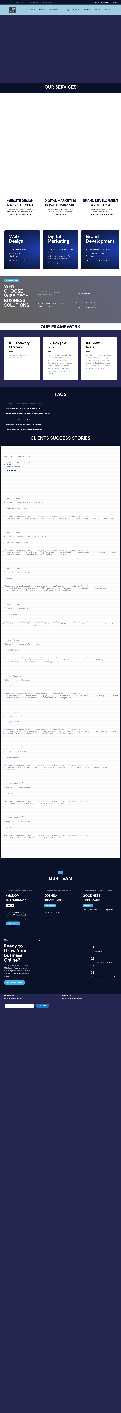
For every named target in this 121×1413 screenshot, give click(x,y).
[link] (60, 403)
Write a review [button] (10, 470)
